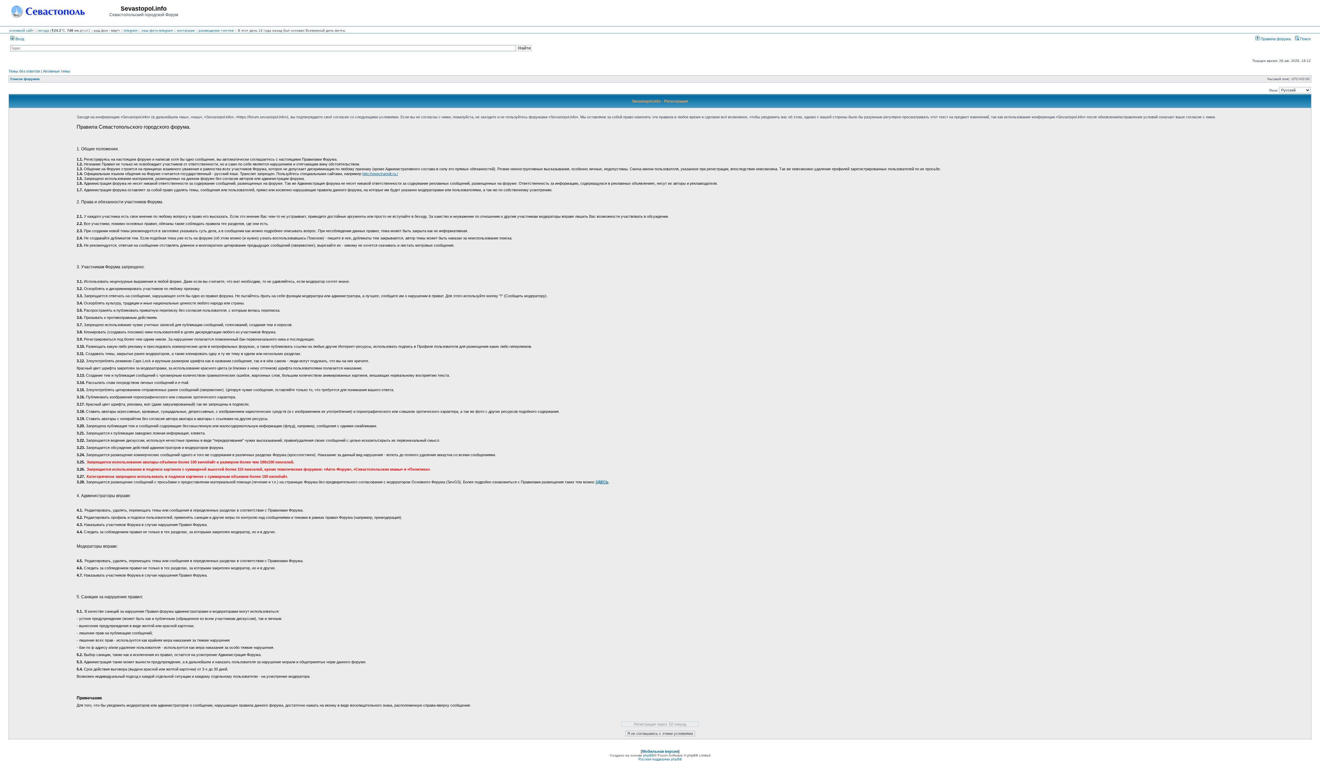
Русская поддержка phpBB (660, 759)
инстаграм (186, 30)
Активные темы (56, 71)
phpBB (648, 755)
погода (43, 30)
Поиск (1305, 39)
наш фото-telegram (157, 30)
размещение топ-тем (216, 30)
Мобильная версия (660, 751)
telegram (131, 30)
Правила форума (1275, 39)
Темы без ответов (24, 71)
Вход (19, 39)
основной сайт (21, 30)
